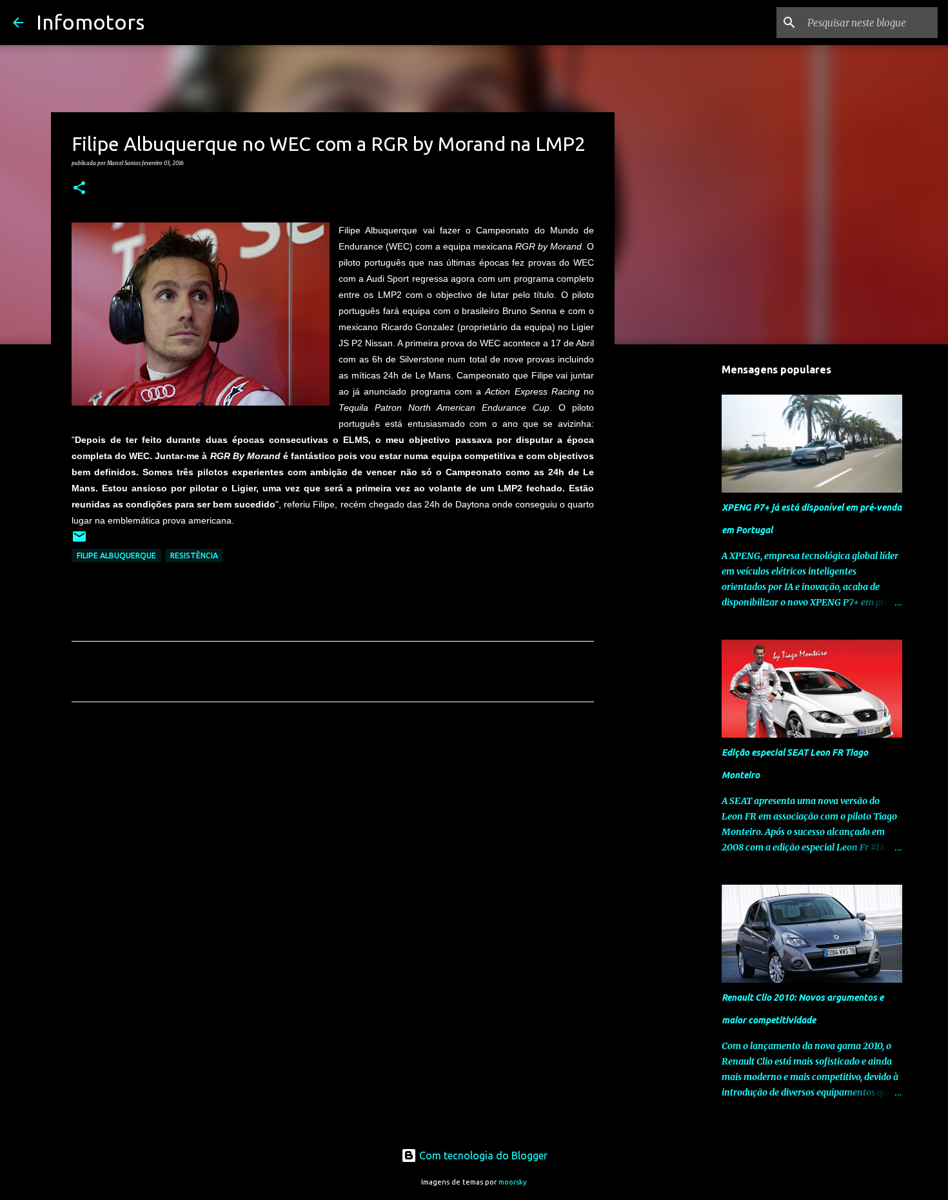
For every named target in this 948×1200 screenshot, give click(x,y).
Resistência (194, 555)
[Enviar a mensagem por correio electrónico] (79, 541)
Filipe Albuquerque (116, 555)
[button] (79, 188)
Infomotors (90, 22)
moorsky (513, 1182)
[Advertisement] (333, 832)
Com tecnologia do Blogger (482, 1155)
